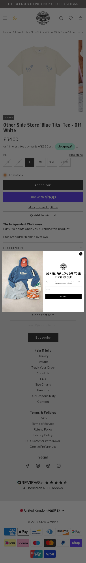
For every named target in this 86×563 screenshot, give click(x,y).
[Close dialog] (80, 253)
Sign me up (63, 296)
